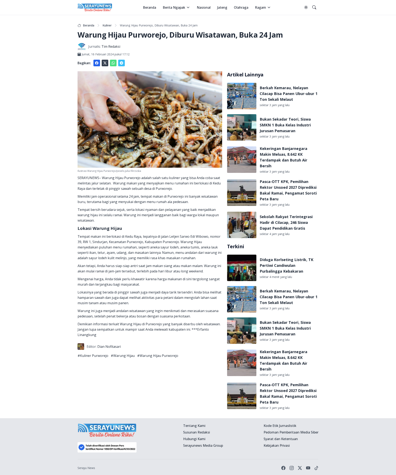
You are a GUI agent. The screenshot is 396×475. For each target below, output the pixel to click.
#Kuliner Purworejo (93, 355)
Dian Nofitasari (109, 346)
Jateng (222, 7)
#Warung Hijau (123, 355)
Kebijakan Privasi (277, 445)
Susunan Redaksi (196, 432)
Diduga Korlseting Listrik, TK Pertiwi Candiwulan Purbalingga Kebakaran (286, 265)
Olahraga (241, 7)
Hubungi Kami (194, 439)
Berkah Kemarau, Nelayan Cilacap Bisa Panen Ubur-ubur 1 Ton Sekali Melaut (288, 93)
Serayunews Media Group (203, 445)
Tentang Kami (194, 425)
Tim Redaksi (110, 46)
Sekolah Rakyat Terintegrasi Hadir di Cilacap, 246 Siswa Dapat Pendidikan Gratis (286, 222)
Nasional (204, 7)
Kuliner (107, 25)
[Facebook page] (283, 468)
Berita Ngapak (174, 7)
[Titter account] (300, 468)
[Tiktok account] (316, 468)
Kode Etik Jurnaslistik (280, 425)
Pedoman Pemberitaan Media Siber (291, 432)
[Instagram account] (292, 468)
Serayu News (86, 468)
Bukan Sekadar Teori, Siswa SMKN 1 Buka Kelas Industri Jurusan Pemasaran (285, 125)
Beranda (149, 7)
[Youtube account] (308, 468)
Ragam (260, 7)
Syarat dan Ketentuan (281, 439)
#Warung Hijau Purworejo (157, 355)
